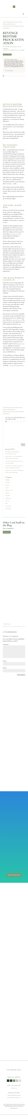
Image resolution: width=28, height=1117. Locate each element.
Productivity (8, 498)
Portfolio (14, 1095)
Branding (7, 482)
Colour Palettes (9, 490)
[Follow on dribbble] (20, 1080)
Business (7, 485)
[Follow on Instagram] (8, 1080)
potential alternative (16, 320)
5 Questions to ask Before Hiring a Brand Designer (13, 602)
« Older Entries (7, 624)
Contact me (14, 1088)
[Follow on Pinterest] (17, 1080)
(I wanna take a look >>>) (14, 714)
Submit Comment (21, 674)
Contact (19, 1095)
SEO (6, 503)
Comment (6, 644)
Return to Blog (7, 54)
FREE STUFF (16, 1)
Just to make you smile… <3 (14, 1097)
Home (9, 1095)
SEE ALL (6, 532)
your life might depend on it (16, 365)
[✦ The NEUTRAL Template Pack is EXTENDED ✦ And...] (14, 962)
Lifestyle (7, 493)
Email (5, 668)
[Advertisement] (14, 383)
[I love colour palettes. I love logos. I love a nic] (14, 929)
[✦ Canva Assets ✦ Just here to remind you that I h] (14, 1036)
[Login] (14, 6)
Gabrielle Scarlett (9, 46)
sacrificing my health (15, 234)
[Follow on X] (14, 1080)
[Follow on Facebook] (11, 1080)
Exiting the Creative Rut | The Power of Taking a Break (13, 545)
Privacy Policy (20, 1106)
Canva (6, 487)
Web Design (8, 508)
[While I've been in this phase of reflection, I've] (14, 1001)
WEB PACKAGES (14, 847)
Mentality (7, 495)
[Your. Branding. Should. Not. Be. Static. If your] (14, 906)
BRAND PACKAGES (14, 824)
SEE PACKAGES (14, 875)
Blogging (7, 479)
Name (5, 661)
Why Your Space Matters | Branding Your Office (13, 573)
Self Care (7, 501)
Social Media (8, 506)
